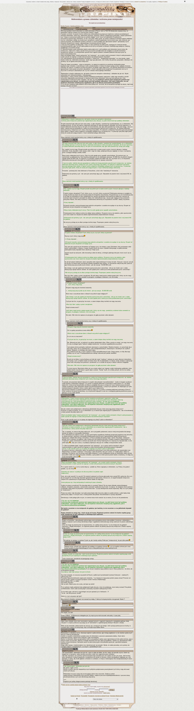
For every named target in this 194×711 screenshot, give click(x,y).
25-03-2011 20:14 (67, 422)
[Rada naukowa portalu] (121, 15)
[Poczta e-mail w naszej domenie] (89, 15)
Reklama (100, 705)
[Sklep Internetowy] (100, 15)
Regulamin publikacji (78, 705)
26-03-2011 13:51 (69, 530)
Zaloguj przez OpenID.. (97, 691)
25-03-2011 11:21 (67, 139)
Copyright (90, 706)
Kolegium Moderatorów (116, 696)
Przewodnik (84, 696)
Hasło (96, 690)
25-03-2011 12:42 (66, 561)
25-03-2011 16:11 (66, 617)
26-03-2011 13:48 (70, 229)
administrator (110, 706)
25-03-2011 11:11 (66, 458)
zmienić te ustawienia (140, 1)
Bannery (87, 705)
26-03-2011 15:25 (70, 542)
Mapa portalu (94, 705)
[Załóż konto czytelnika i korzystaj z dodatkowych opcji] (127, 15)
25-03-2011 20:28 (67, 516)
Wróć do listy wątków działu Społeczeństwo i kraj (76, 685)
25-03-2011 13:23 (67, 601)
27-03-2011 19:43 (69, 662)
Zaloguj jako (83, 690)
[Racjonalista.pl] (97, 12)
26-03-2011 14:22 (71, 279)
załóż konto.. (106, 693)
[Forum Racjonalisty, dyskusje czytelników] (83, 15)
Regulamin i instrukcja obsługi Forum (98, 696)
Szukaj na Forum (75, 696)
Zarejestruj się (112, 705)
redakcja (104, 706)
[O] (74, 140)
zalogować (106, 686)
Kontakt (119, 705)
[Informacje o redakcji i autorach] (116, 15)
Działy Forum (65, 26)
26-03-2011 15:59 (66, 629)
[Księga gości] (106, 15)
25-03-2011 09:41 (66, 395)
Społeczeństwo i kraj (76, 26)
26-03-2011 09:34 (69, 185)
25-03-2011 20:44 (67, 373)
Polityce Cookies (163, 1)
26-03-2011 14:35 (72, 323)
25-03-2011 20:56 (67, 550)
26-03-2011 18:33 (67, 649)
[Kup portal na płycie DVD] (95, 15)
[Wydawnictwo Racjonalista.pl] (111, 15)
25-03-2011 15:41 (66, 607)
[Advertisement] (97, 102)
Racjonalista (83, 706)
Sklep (105, 705)
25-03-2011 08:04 (66, 115)
